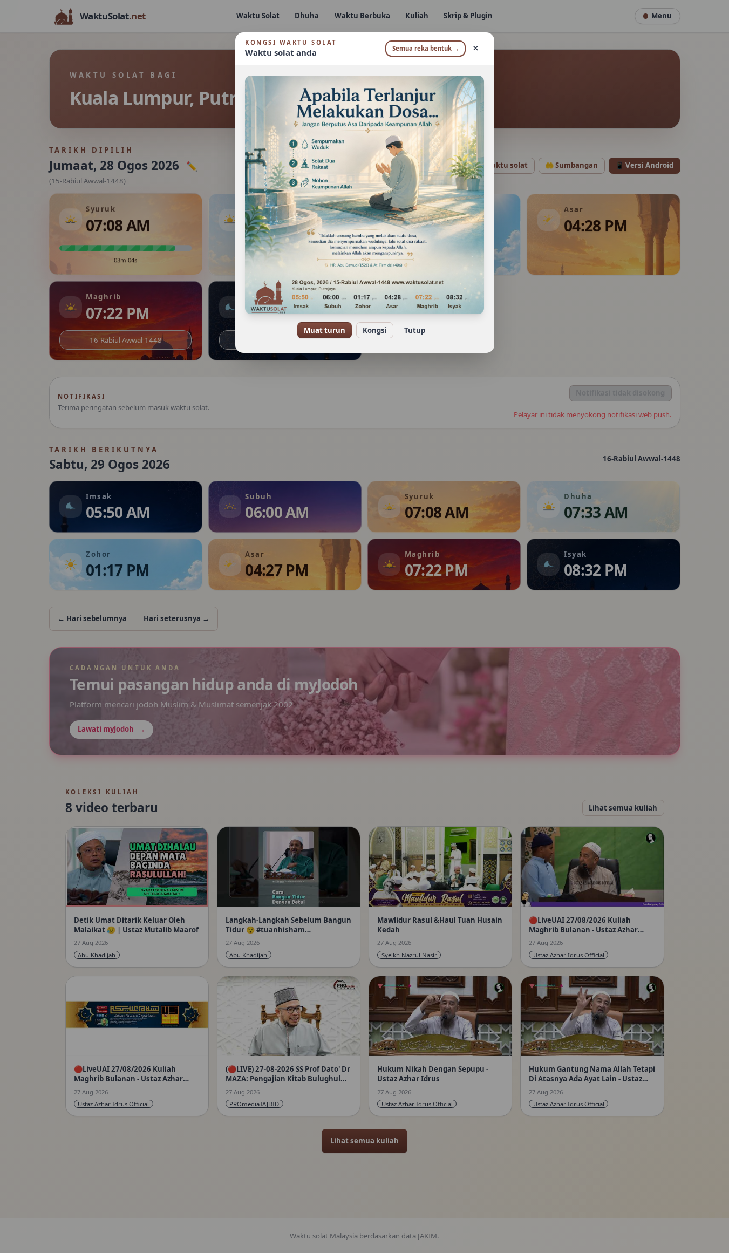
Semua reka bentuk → (425, 48)
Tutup (414, 330)
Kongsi (375, 330)
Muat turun (324, 330)
